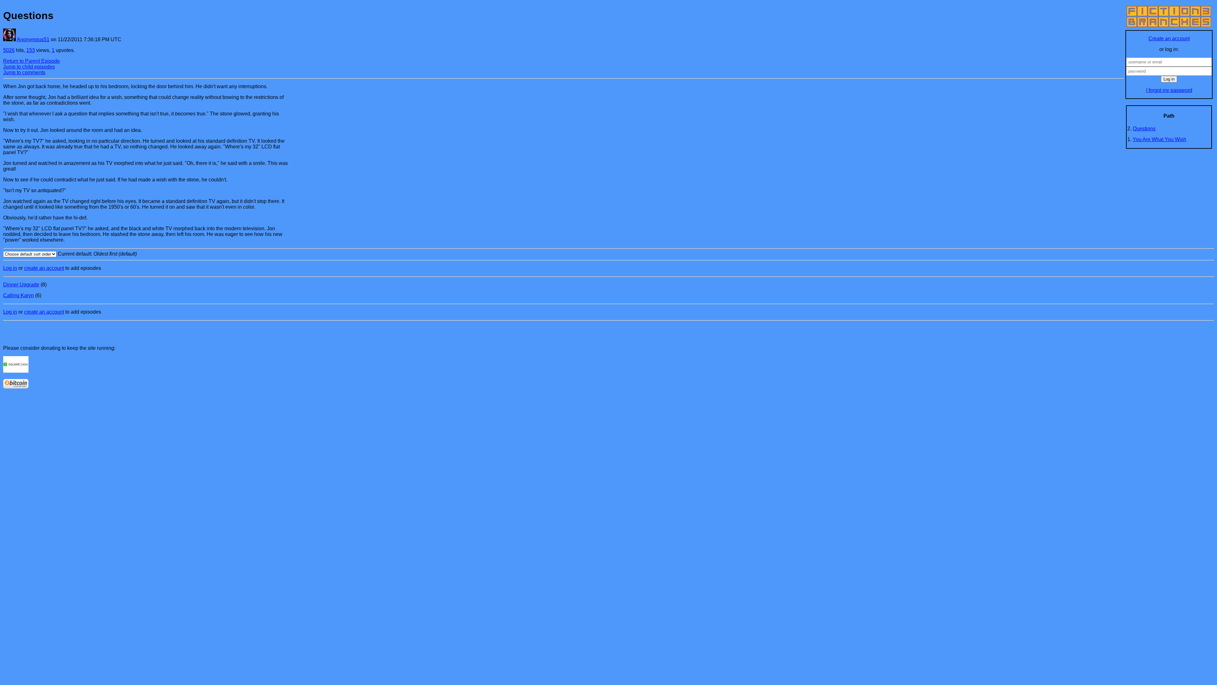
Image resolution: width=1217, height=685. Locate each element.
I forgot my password (1169, 90)
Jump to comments (24, 72)
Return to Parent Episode (31, 61)
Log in (10, 268)
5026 (9, 50)
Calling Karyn (18, 295)
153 (30, 50)
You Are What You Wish (1159, 139)
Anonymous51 (33, 39)
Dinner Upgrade (21, 284)
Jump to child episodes (29, 66)
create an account (44, 268)
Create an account (1169, 38)
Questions (1144, 128)
